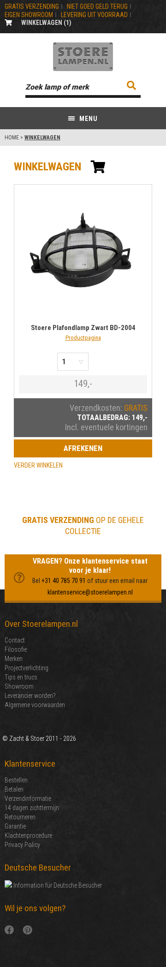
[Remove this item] (99, 361)
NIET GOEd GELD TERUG (97, 6)
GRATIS (136, 408)
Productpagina (83, 337)
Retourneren (20, 817)
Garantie (15, 826)
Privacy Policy (22, 844)
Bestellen (16, 780)
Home (12, 137)
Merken (14, 658)
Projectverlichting (26, 668)
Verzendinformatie (28, 798)
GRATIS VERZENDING (32, 6)
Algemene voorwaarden (35, 705)
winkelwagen (47, 166)
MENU (87, 118)
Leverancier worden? (30, 695)
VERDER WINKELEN (38, 465)
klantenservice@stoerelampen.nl (90, 592)
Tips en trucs (21, 677)
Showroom (19, 686)
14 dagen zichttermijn (32, 807)
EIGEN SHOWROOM (29, 14)
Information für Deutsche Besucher (57, 885)
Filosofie (16, 649)
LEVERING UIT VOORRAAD (94, 14)
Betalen (14, 789)
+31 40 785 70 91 (64, 580)
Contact (15, 640)
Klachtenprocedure (28, 835)
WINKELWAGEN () (46, 22)
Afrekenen (83, 448)
